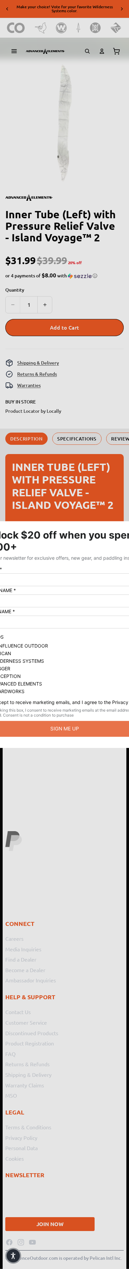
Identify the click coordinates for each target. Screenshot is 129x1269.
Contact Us (18, 1011)
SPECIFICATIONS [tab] (77, 439)
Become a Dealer (25, 970)
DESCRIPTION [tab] (26, 439)
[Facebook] (9, 1242)
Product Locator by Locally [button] (33, 411)
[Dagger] (78, 27)
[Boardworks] (115, 27)
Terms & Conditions (28, 1127)
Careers (14, 938)
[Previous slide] (7, 9)
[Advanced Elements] (45, 51)
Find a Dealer (20, 959)
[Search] (87, 51)
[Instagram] (21, 1242)
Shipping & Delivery (38, 363)
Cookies (14, 1158)
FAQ (10, 1053)
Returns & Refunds (37, 374)
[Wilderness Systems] (61, 27)
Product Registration (29, 1043)
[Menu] (14, 51)
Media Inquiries (23, 948)
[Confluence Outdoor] (16, 27)
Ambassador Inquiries (30, 980)
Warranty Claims (24, 1084)
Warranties (29, 385)
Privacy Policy (21, 1137)
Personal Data (21, 1148)
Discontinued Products (31, 1032)
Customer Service (26, 1022)
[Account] (102, 51)
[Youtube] (32, 1242)
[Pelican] (40, 27)
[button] (51, 275)
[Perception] (95, 27)
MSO (11, 1095)
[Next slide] (121, 9)
